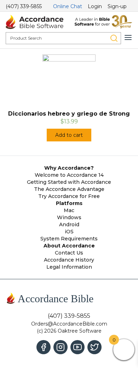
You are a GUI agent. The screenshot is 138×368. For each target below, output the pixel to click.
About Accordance (69, 246)
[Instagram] (60, 347)
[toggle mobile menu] (128, 37)
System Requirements (69, 238)
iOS (69, 231)
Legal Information (69, 267)
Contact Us (69, 253)
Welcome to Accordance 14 (69, 175)
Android (69, 224)
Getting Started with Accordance (69, 182)
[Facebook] (43, 347)
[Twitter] (94, 347)
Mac (69, 210)
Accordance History (69, 260)
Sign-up (117, 6)
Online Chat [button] (67, 6)
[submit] (114, 38)
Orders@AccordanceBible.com (69, 324)
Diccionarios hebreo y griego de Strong (69, 113)
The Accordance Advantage (69, 189)
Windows (69, 217)
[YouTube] (77, 347)
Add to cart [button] (69, 135)
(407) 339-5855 (24, 6)
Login (95, 6)
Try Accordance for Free (69, 196)
